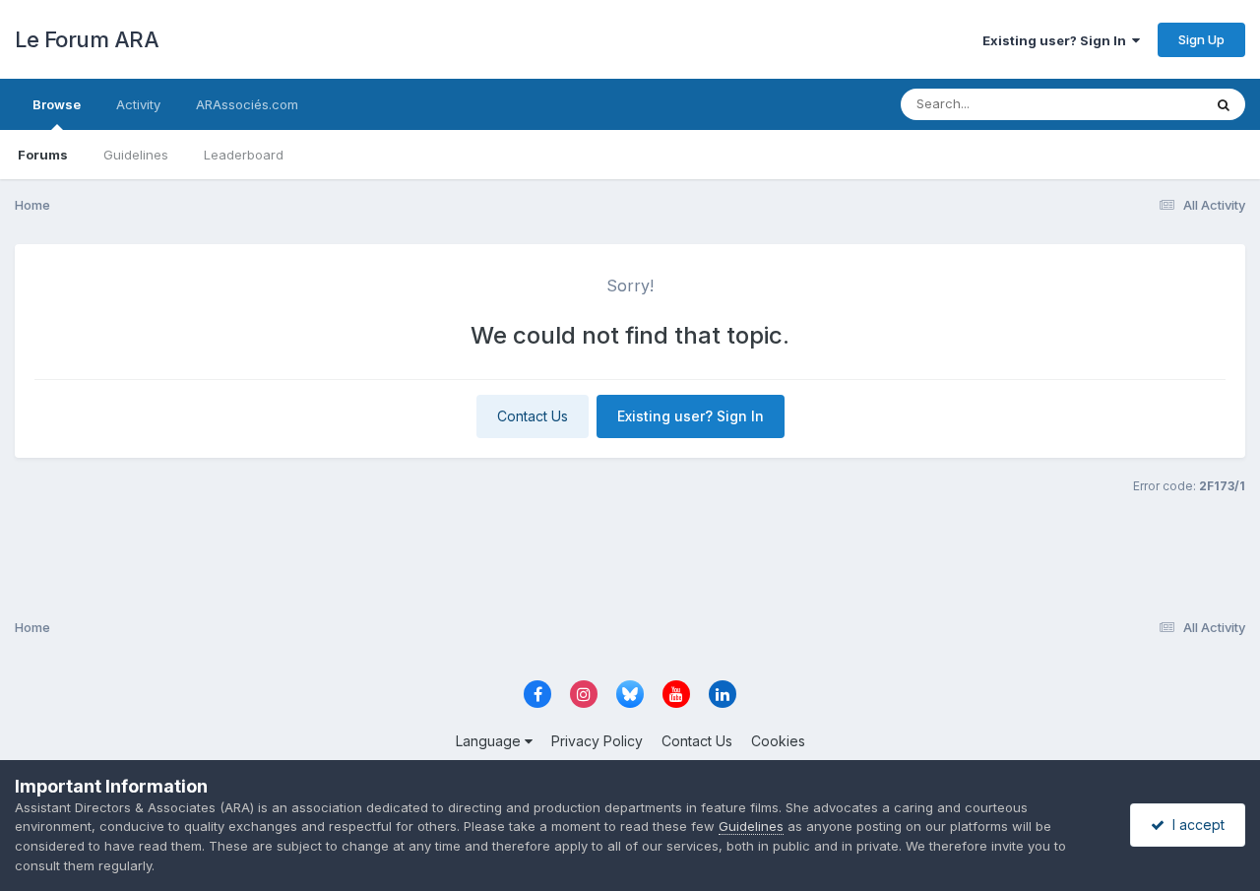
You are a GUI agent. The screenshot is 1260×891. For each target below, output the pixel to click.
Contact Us (532, 416)
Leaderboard (244, 154)
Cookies (778, 740)
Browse (56, 104)
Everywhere (1140, 103)
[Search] (1223, 104)
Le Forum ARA (86, 39)
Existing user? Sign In (1057, 40)
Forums (43, 154)
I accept (1195, 824)
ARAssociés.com (247, 104)
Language (490, 740)
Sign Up (1201, 39)
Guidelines (135, 154)
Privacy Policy (597, 740)
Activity (138, 104)
